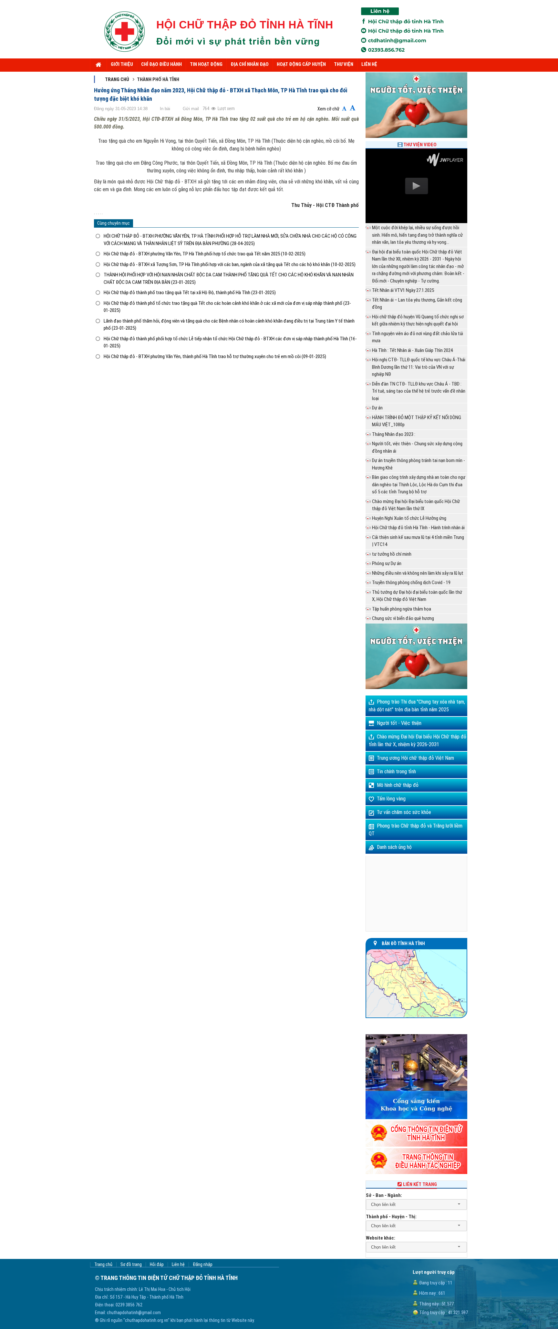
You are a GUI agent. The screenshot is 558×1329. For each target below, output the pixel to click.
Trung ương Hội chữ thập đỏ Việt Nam (415, 758)
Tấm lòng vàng (391, 799)
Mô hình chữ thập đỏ (397, 785)
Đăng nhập (202, 1264)
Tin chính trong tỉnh (396, 771)
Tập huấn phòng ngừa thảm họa (401, 609)
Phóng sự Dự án (386, 563)
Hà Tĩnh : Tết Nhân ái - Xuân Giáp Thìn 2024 (412, 350)
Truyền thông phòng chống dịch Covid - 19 (411, 582)
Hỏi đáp (157, 1264)
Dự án (377, 408)
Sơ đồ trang (131, 1264)
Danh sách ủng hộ (394, 847)
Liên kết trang (420, 1184)
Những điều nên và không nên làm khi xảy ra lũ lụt (417, 573)
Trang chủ (117, 79)
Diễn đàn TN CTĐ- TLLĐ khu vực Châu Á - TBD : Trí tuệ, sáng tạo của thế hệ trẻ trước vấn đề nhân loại (418, 391)
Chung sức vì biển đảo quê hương (403, 618)
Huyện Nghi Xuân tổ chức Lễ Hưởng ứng (409, 518)
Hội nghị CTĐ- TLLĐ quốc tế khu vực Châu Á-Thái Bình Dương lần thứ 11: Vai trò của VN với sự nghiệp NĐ (418, 367)
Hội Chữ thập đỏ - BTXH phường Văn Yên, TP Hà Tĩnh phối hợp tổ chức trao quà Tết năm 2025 (204, 254)
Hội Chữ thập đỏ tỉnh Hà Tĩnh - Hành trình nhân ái (418, 528)
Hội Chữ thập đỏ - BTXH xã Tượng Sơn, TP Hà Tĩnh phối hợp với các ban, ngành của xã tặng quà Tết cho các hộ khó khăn (230, 264)
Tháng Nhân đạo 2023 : (393, 434)
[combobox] (416, 1204)
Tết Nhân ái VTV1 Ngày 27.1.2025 (403, 290)
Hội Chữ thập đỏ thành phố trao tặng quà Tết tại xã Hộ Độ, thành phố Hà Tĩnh (190, 292)
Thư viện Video (420, 145)
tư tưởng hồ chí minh (391, 554)
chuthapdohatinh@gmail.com (134, 1312)
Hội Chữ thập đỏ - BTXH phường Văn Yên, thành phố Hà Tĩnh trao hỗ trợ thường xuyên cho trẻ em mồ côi (215, 356)
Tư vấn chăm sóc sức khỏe (404, 812)
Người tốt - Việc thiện (399, 723)
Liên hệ (178, 1264)
